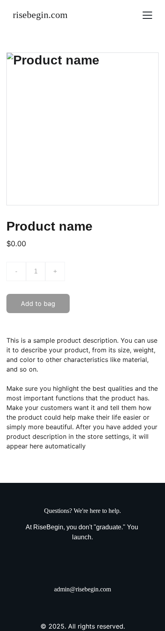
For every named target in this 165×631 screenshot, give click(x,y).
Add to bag (38, 303)
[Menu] (147, 15)
